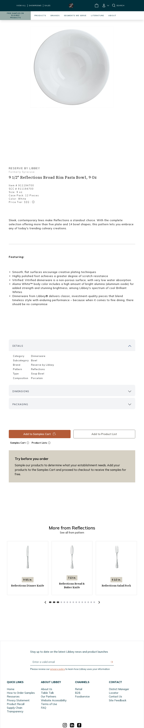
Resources (13, 696)
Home (10, 689)
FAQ (43, 707)
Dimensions (20, 391)
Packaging (20, 404)
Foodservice (82, 696)
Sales (47, 5)
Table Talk (47, 692)
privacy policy (57, 669)
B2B (77, 692)
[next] (99, 602)
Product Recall (15, 704)
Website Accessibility (54, 700)
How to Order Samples (21, 692)
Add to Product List (104, 434)
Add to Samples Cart (37, 434)
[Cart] (96, 5)
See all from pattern (72, 532)
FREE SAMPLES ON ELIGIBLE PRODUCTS (15, 15)
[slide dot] (50, 602)
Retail (78, 689)
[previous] (45, 602)
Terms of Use (49, 704)
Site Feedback (117, 700)
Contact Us (115, 696)
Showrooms (35, 5)
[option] (72, 67)
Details (17, 345)
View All (21, 5)
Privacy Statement (18, 700)
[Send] (111, 662)
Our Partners (48, 696)
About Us (46, 689)
